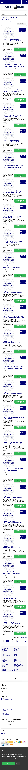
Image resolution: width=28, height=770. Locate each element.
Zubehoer (16, 669)
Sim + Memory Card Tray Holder (7, 670)
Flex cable (16, 653)
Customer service (4, 708)
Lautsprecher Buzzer (18, 659)
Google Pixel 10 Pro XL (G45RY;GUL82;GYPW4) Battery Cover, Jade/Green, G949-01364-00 (12, 497)
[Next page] (25, 641)
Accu (3, 649)
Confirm (8, 763)
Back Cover (16, 650)
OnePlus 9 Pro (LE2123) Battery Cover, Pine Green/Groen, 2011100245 (12, 116)
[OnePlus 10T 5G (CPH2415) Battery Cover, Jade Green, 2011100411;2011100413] (8, 184)
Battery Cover (5, 653)
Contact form (5, 700)
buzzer (15, 670)
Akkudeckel (12, 21)
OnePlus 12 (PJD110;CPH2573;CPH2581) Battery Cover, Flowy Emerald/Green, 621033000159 (13, 368)
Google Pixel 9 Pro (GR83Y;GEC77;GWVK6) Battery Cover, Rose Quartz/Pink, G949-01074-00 (12, 292)
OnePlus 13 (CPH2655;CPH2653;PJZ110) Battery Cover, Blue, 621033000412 (13, 166)
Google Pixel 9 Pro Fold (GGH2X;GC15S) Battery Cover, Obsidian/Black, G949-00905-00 (13, 470)
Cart (25, 2)
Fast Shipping (17, 739)
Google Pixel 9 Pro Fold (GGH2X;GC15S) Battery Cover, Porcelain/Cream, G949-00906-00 (13, 444)
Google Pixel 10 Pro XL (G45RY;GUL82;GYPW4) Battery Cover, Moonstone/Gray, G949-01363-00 (12, 523)
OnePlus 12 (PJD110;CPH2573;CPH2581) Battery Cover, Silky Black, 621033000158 (13, 317)
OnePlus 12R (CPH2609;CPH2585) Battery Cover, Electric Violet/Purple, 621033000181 (13, 598)
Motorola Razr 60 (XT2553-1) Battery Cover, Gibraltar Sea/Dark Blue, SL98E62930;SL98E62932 (12, 91)
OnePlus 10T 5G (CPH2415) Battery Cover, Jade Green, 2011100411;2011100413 (13, 191)
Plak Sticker (4, 668)
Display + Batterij (6, 656)
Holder (15, 656)
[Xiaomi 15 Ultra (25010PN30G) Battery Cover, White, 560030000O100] (8, 234)
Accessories (5, 648)
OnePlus (4, 666)
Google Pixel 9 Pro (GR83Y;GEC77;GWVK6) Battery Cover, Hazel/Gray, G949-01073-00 (12, 267)
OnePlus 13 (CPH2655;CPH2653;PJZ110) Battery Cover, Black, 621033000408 (13, 40)
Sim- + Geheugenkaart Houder (19, 666)
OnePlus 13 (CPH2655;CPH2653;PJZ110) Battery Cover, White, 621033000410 (13, 141)
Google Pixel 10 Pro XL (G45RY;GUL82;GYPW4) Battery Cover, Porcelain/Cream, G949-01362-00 (12, 548)
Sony (15, 668)
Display (3, 654)
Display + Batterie (6, 655)
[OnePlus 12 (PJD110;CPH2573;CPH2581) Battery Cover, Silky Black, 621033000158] (8, 309)
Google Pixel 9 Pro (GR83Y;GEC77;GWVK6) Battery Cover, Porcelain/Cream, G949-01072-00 (12, 343)
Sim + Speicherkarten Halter (18, 665)
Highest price (20, 23)
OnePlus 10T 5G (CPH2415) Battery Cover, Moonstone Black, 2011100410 (13, 217)
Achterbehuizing (5, 651)
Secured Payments (6, 739)
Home (3, 21)
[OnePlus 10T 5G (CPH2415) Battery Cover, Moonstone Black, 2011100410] (8, 209)
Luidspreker (16, 660)
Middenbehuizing (18, 661)
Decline (17, 763)
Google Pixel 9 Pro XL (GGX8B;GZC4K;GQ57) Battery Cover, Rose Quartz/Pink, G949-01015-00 (12, 624)
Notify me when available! (20, 49)
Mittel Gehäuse (17, 664)
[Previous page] (5, 641)
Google (15, 654)
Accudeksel (4, 650)
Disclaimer (3, 712)
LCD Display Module (6, 663)
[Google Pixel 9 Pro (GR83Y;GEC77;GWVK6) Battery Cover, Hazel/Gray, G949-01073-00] (8, 258)
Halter (15, 655)
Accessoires (5, 646)
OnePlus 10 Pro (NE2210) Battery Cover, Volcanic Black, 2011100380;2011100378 (13, 65)
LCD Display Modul (6, 661)
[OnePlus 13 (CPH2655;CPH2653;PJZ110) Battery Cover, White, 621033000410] (8, 133)
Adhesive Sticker (18, 646)
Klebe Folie (4, 660)
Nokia (3, 665)
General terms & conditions (6, 709)
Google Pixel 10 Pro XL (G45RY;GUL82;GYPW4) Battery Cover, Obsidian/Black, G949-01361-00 (12, 573)
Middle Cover (17, 663)
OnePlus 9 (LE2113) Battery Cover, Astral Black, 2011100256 (13, 418)
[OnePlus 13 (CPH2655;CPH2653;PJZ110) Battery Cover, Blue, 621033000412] (8, 158)
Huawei (4, 659)
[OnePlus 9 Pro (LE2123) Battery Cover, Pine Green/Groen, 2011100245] (8, 108)
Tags (7, 21)
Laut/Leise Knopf (6, 664)
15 (20, 641)
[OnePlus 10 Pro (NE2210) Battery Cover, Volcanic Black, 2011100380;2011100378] (8, 57)
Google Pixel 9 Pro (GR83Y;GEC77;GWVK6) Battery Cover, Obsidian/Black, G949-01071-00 (12, 393)
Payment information (5, 713)
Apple (15, 649)
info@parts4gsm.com (7, 699)
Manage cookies (6, 766)
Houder (16, 658)
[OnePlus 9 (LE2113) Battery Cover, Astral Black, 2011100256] (8, 410)
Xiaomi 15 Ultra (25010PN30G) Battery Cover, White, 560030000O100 (12, 242)
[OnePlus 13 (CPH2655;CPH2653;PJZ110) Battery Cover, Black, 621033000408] (8, 32)
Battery (16, 651)
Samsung (4, 669)
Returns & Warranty (5, 714)
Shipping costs (24, 637)
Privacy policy (4, 710)
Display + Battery (6, 658)
